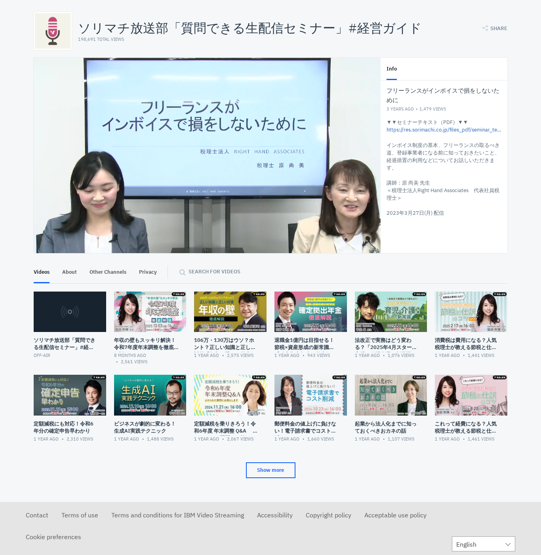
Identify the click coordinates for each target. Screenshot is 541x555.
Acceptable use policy (395, 515)
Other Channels (108, 272)
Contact (37, 515)
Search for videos (214, 271)
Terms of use (79, 515)
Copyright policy (328, 515)
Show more (270, 470)
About (69, 272)
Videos (42, 272)
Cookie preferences (53, 537)
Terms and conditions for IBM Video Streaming (177, 515)
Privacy (148, 272)
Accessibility (275, 515)
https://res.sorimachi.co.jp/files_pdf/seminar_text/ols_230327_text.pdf (444, 129)
